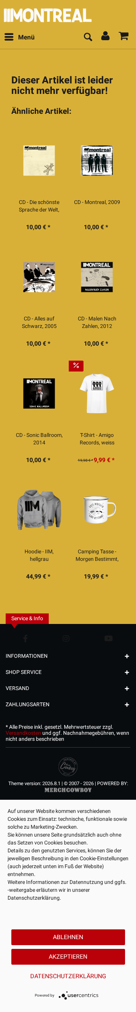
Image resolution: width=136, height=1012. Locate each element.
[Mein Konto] (105, 37)
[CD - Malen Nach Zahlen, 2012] (97, 276)
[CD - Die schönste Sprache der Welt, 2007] (39, 160)
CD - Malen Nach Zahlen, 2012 (97, 322)
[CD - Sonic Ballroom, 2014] (39, 393)
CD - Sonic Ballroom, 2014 (39, 439)
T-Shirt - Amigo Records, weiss (97, 439)
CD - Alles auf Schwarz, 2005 (39, 322)
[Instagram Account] (66, 638)
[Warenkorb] (123, 37)
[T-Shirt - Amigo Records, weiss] (97, 393)
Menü (26, 37)
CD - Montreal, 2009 (97, 202)
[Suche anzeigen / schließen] (87, 37)
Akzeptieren (68, 956)
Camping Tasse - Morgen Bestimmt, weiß (97, 555)
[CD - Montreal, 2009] (97, 160)
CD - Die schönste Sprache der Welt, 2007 (39, 206)
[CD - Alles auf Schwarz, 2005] (39, 276)
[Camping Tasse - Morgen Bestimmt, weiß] (97, 509)
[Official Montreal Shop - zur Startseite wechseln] (68, 13)
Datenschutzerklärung (68, 976)
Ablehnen (68, 937)
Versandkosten (23, 733)
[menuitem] (19, 37)
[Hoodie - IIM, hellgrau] (39, 509)
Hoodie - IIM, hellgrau (39, 555)
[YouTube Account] (108, 638)
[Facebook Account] (25, 638)
